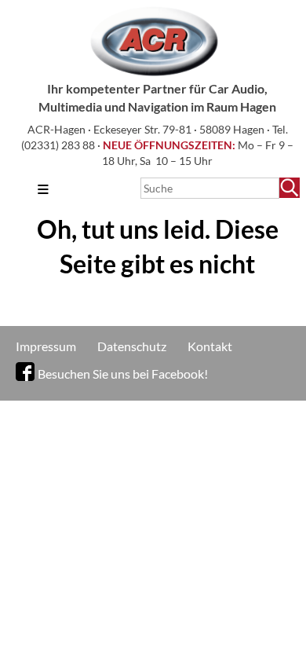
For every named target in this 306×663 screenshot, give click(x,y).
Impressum (46, 346)
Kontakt (210, 346)
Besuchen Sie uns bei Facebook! (123, 373)
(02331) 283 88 (59, 145)
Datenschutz (131, 346)
